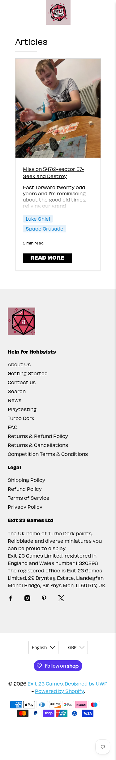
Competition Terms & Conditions (48, 454)
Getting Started (28, 373)
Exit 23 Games (45, 683)
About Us (19, 364)
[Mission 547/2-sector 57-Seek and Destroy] (57, 108)
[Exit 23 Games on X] (61, 599)
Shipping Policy (26, 480)
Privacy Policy (25, 507)
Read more (47, 257)
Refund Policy (25, 489)
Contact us (22, 382)
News (14, 400)
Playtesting (22, 409)
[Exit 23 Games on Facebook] (11, 599)
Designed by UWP (86, 683)
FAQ (13, 427)
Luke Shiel (38, 219)
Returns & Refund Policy (38, 436)
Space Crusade (44, 228)
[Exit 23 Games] (58, 12)
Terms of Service (28, 498)
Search (17, 391)
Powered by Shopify (59, 691)
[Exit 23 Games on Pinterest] (44, 599)
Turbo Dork (21, 418)
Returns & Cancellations (38, 445)
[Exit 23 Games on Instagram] (27, 599)
